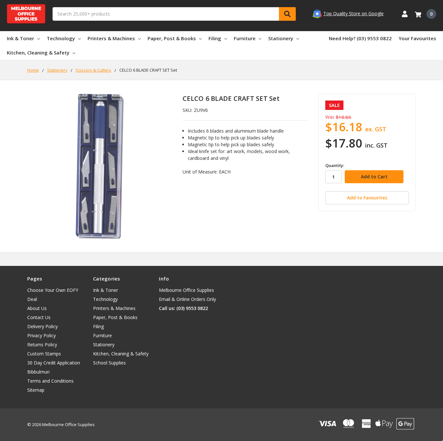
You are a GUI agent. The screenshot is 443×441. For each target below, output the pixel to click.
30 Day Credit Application (53, 363)
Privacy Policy (41, 335)
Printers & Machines (111, 38)
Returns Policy (42, 344)
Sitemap (35, 390)
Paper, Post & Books (172, 38)
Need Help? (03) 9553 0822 (360, 38)
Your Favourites (417, 38)
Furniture (245, 38)
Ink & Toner (20, 38)
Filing (215, 38)
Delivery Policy (42, 326)
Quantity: (334, 165)
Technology (61, 38)
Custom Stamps (44, 354)
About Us (37, 308)
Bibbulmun (38, 372)
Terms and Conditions (50, 381)
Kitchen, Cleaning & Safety (38, 52)
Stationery (280, 38)
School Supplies (109, 363)
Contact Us (39, 317)
